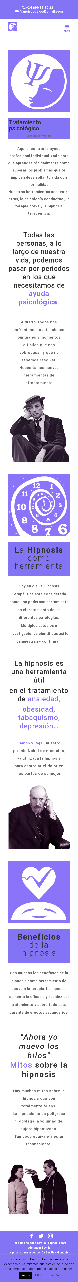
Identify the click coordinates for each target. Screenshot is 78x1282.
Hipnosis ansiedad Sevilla (29, 1242)
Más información (47, 1275)
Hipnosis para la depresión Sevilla (31, 1252)
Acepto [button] (25, 1275)
